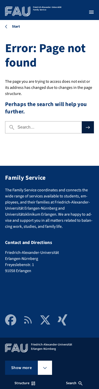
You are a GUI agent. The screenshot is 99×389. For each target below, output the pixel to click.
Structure (21, 383)
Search (71, 383)
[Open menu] (91, 12)
